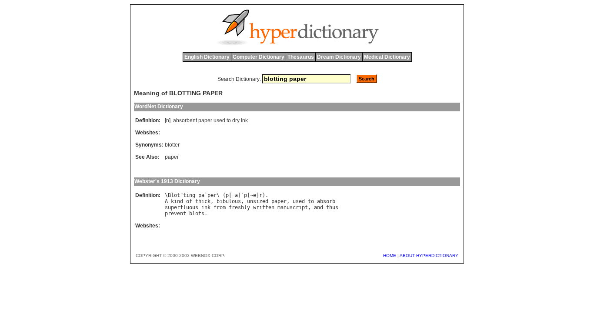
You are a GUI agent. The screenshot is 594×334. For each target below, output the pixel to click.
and (318, 207)
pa (201, 195)
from (220, 207)
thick (202, 201)
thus (332, 207)
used (219, 120)
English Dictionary (207, 57)
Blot (174, 195)
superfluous (181, 207)
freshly (239, 207)
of (189, 201)
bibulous (229, 201)
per (212, 195)
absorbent (185, 120)
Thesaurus (300, 57)
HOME (389, 255)
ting (189, 195)
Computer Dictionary (258, 57)
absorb (326, 201)
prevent (175, 213)
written (263, 207)
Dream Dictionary (339, 57)
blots (196, 213)
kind (177, 201)
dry (236, 120)
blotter (172, 145)
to (229, 120)
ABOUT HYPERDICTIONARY (429, 255)
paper (205, 120)
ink (244, 120)
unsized (257, 201)
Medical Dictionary (387, 57)
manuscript (292, 207)
